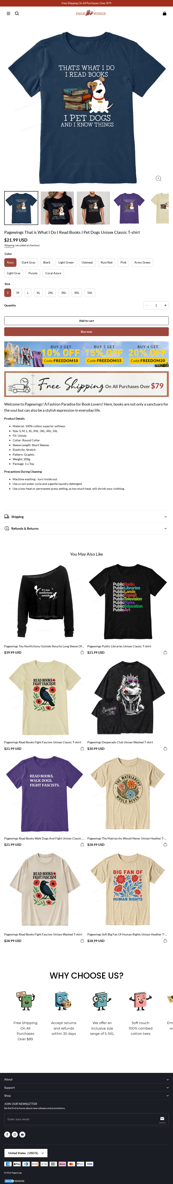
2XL (50, 292)
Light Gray (13, 273)
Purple (32, 273)
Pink (123, 262)
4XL (76, 292)
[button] (8, 13)
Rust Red (106, 262)
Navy (10, 262)
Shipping (9, 245)
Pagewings (17, 1172)
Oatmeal (87, 262)
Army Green (142, 262)
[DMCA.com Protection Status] (14, 1182)
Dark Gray (28, 262)
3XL (63, 292)
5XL (89, 292)
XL (38, 292)
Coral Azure (53, 273)
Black (46, 262)
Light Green (66, 262)
